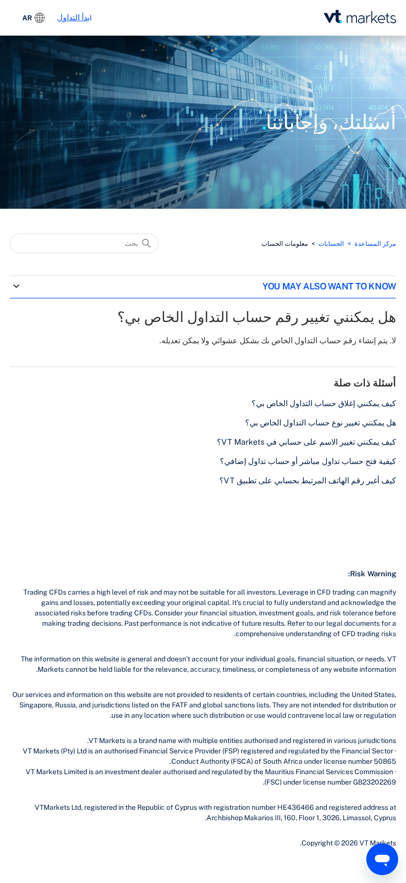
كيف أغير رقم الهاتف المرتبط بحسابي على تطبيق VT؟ (307, 480)
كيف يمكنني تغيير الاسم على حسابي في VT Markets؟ (306, 442)
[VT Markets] (360, 16)
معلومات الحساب (284, 243)
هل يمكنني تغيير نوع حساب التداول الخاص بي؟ (320, 422)
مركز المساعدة (375, 243)
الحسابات (331, 243)
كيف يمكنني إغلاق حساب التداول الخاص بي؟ (324, 403)
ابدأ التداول (74, 17)
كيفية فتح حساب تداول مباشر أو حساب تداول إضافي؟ (308, 461)
